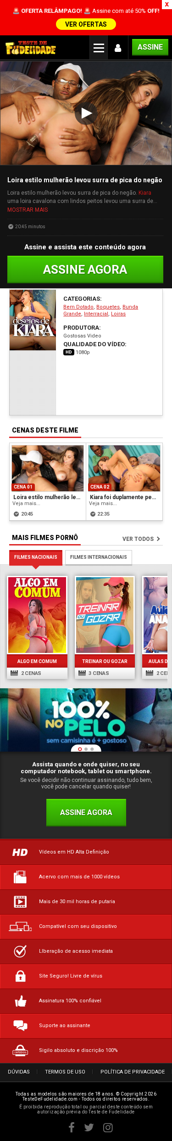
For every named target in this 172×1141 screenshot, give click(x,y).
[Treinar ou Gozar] (105, 615)
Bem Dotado (78, 307)
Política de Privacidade (132, 1072)
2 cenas (30, 673)
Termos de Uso (65, 1072)
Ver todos (138, 539)
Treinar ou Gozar (105, 661)
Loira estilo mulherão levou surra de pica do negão (48, 497)
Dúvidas (19, 1072)
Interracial (96, 314)
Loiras (118, 314)
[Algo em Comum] (37, 615)
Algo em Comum (37, 661)
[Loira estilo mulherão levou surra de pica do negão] (47, 468)
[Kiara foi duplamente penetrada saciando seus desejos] (125, 468)
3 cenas (98, 673)
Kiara (145, 193)
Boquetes (108, 307)
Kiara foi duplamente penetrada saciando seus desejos (125, 497)
